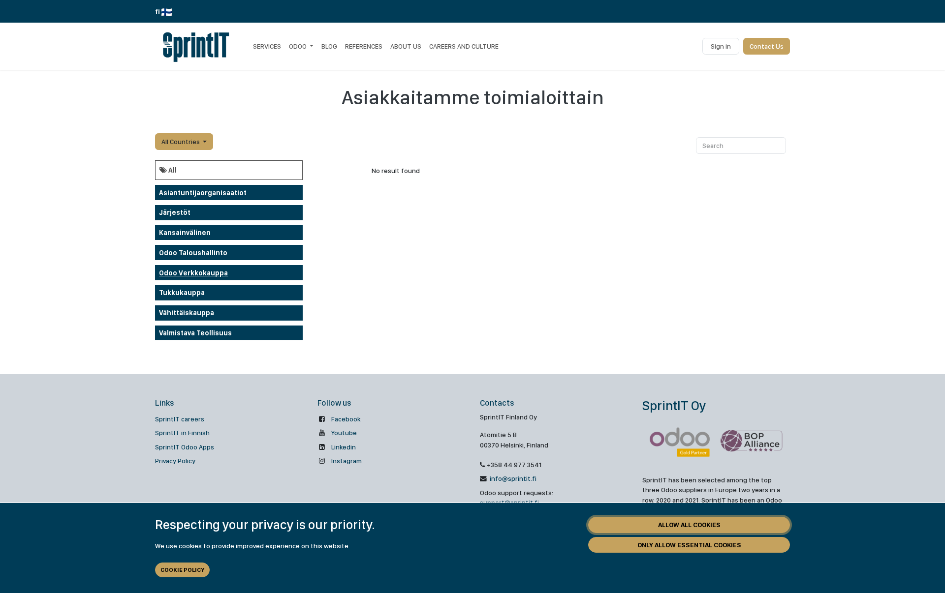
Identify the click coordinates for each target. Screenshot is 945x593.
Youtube (344, 433)
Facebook (345, 419)
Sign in (721, 46)
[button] (184, 141)
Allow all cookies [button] (689, 525)
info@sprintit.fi (512, 478)
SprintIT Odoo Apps (184, 447)
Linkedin (343, 447)
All (172, 170)
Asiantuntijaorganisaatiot (203, 193)
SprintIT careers (179, 419)
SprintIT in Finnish (182, 433)
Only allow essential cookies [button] (689, 545)
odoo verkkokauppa (193, 273)
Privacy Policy (175, 461)
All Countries (180, 142)
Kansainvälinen (185, 233)
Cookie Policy (182, 569)
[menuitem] (267, 46)
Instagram (346, 461)
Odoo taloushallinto (193, 253)
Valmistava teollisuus (195, 333)
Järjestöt (174, 212)
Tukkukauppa (182, 292)
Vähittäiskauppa (186, 313)
